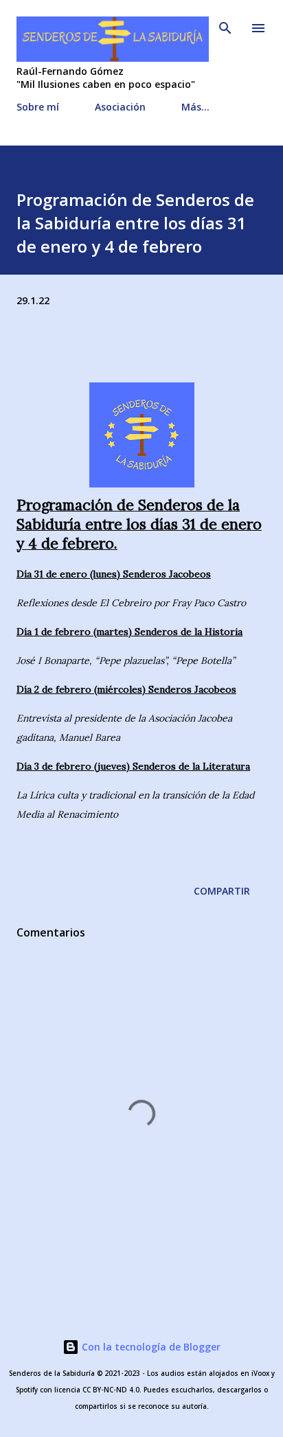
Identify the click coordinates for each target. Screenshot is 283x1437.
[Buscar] (225, 24)
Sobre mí (37, 106)
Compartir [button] (222, 890)
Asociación (120, 106)
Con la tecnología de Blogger (149, 1346)
